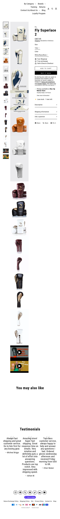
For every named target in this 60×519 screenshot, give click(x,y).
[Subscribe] (56, 511)
